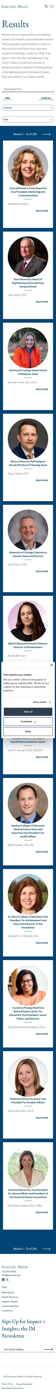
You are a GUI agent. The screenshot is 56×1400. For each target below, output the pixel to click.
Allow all (28, 711)
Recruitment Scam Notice (12, 1388)
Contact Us (7, 1311)
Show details (40, 702)
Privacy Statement (24, 1384)
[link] (42, 211)
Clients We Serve (10, 1297)
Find (7, 98)
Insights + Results (10, 1301)
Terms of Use (7, 1384)
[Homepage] (15, 6)
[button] (46, 97)
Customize (26, 721)
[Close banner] (51, 665)
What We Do (8, 1292)
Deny (28, 731)
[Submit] (48, 1349)
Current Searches (10, 1306)
